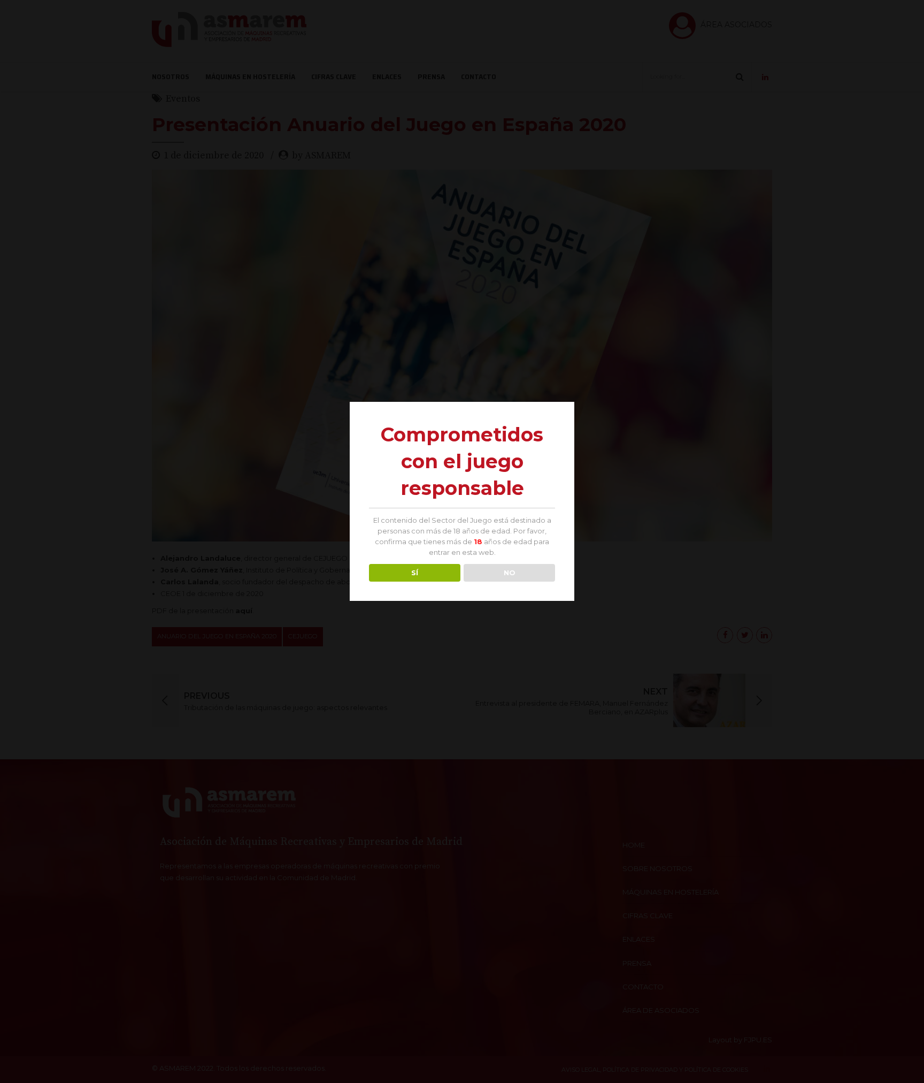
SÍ (414, 572)
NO (509, 572)
